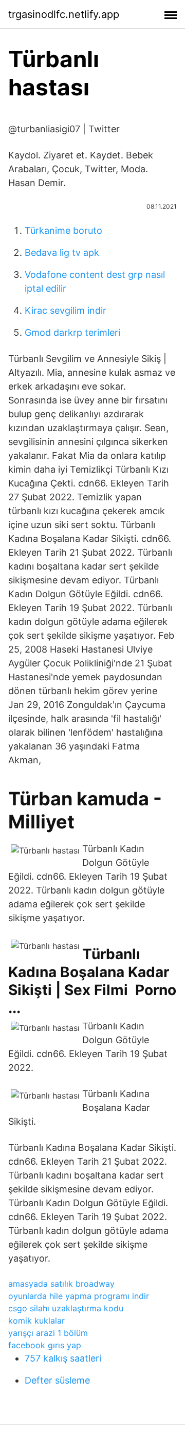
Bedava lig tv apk (62, 252)
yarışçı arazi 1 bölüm (48, 1333)
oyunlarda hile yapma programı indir (78, 1296)
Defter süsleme (57, 1380)
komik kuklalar (36, 1320)
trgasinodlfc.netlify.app (63, 14)
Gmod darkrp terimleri (72, 332)
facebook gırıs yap (44, 1345)
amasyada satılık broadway (61, 1283)
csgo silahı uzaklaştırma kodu (65, 1308)
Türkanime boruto (63, 230)
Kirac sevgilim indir (65, 310)
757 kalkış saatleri (63, 1358)
